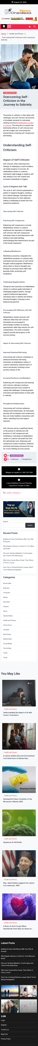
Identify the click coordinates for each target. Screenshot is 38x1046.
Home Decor (7, 625)
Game (5, 611)
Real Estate (7, 634)
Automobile (7, 583)
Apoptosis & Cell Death (12, 842)
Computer (6, 593)
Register (4, 1025)
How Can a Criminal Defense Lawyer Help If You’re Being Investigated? (18, 568)
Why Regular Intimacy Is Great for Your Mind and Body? (18, 547)
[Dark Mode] (29, 26)
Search (5, 522)
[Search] (34, 26)
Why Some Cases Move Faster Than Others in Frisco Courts (18, 561)
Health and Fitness (10, 93)
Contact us (5, 1030)
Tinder (5, 653)
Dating (5, 597)
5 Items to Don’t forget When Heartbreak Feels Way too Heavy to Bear (17, 928)
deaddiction (27, 459)
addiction (15, 459)
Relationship (7, 639)
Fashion (6, 607)
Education (6, 602)
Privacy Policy (6, 1039)
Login (3, 1020)
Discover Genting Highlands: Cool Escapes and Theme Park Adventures (17, 554)
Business (6, 588)
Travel (5, 657)
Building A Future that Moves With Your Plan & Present (18, 540)
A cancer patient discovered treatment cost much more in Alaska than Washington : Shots (19, 758)
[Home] (4, 26)
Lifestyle (6, 630)
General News (8, 616)
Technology (7, 648)
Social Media (7, 644)
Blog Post (4, 1034)
